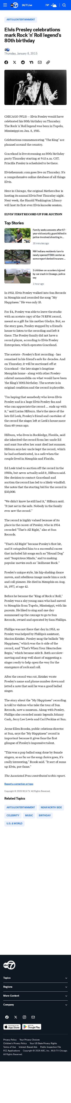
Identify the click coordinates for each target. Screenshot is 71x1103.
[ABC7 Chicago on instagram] (24, 1017)
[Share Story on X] (14, 62)
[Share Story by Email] (40, 62)
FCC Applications (11, 1051)
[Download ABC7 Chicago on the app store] (12, 1027)
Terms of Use (9, 1047)
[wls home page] (9, 965)
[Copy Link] (48, 62)
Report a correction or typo (18, 784)
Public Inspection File (50, 1047)
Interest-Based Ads (28, 1047)
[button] (5, 5)
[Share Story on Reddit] (23, 62)
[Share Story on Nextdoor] (31, 62)
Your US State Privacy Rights (43, 1043)
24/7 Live (27, 5)
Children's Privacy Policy (15, 1043)
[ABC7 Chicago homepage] (14, 5)
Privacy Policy (10, 1040)
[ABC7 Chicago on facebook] (7, 1017)
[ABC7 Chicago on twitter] (15, 1017)
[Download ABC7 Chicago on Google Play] (31, 1027)
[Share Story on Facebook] (6, 62)
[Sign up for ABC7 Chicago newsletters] (33, 1017)
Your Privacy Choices (29, 1040)
